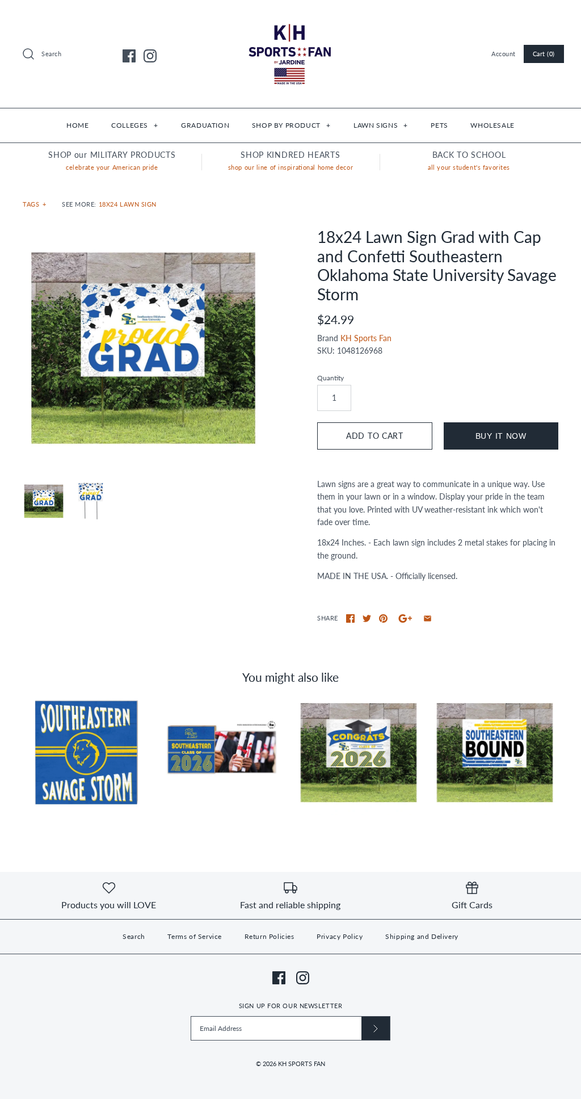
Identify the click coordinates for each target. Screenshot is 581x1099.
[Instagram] (150, 55)
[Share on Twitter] (367, 618)
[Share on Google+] (405, 618)
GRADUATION (205, 125)
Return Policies (269, 936)
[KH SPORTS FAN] (290, 17)
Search (134, 936)
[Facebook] (129, 55)
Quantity (330, 378)
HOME (77, 125)
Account (503, 53)
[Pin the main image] (383, 618)
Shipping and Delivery (421, 936)
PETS (439, 125)
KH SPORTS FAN (301, 1063)
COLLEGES (134, 125)
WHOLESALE (492, 125)
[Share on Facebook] (350, 618)
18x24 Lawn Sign (128, 204)
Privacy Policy (340, 936)
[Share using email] (427, 618)
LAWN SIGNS (380, 125)
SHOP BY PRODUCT (291, 125)
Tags (35, 204)
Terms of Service (194, 936)
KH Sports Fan (365, 338)
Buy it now (501, 436)
